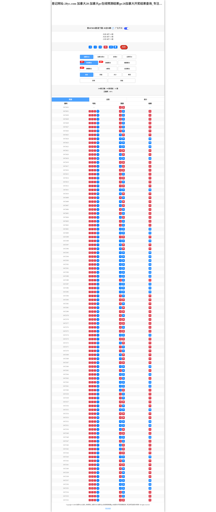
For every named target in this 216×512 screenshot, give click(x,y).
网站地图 (108, 508)
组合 (86, 75)
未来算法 (89, 63)
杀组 (101, 75)
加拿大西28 (101, 57)
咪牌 (124, 47)
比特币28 (129, 57)
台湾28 (115, 57)
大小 (115, 75)
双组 (121, 80)
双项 (93, 80)
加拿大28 (86, 57)
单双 (129, 75)
